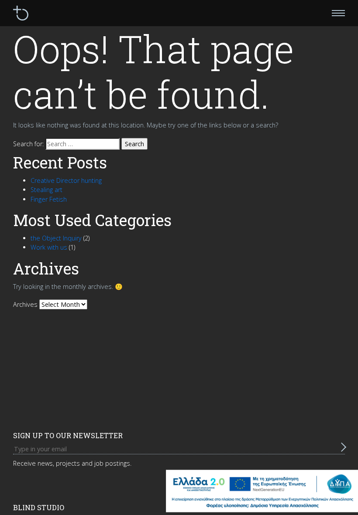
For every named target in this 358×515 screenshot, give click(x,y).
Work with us (49, 247)
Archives (25, 304)
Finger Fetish (49, 199)
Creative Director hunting (66, 180)
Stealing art (46, 189)
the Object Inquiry (56, 238)
